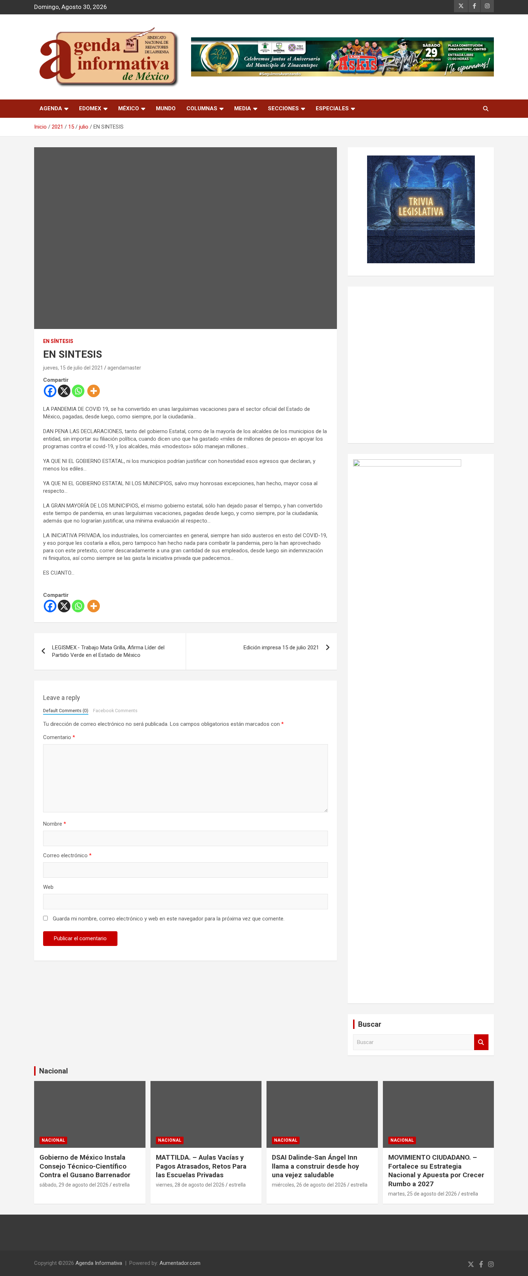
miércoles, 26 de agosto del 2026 (309, 1185)
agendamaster (124, 368)
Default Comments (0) (65, 710)
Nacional (53, 1071)
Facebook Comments (115, 710)
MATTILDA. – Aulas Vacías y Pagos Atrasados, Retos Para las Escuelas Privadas (201, 1166)
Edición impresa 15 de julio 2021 (281, 647)
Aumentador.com (179, 1263)
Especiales (332, 108)
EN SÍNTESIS (58, 341)
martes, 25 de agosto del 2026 (422, 1194)
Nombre (54, 824)
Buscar (481, 1042)
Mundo (166, 108)
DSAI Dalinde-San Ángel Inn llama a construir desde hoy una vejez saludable (315, 1166)
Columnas (201, 108)
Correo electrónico (67, 855)
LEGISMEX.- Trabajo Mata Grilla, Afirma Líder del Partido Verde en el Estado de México (108, 651)
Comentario (59, 737)
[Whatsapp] (78, 391)
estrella (121, 1185)
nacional (53, 1140)
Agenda (51, 108)
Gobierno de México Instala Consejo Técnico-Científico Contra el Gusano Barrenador (85, 1166)
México (128, 108)
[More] (93, 391)
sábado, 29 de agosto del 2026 (74, 1185)
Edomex (90, 108)
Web (48, 887)
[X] (64, 391)
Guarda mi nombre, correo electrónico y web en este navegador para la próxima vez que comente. (168, 918)
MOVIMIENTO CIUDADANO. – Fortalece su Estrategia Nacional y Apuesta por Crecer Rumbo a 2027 (436, 1170)
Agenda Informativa (98, 1263)
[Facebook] (50, 391)
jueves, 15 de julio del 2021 (73, 368)
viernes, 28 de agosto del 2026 (190, 1185)
